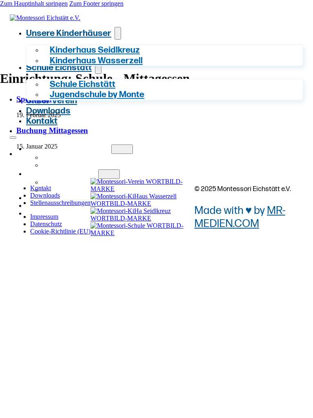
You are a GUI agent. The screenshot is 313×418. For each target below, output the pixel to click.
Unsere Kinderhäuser (68, 33)
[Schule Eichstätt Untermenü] (108, 174)
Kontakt (41, 121)
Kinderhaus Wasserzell (96, 61)
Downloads (48, 111)
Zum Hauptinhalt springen (34, 3)
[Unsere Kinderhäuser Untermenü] (118, 33)
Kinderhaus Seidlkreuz (91, 158)
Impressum (44, 216)
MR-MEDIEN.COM (239, 217)
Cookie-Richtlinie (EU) (60, 231)
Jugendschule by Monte (97, 95)
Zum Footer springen (96, 3)
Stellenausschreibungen (60, 202)
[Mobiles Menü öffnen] (13, 137)
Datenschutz (46, 223)
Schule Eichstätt (62, 174)
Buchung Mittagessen (52, 130)
